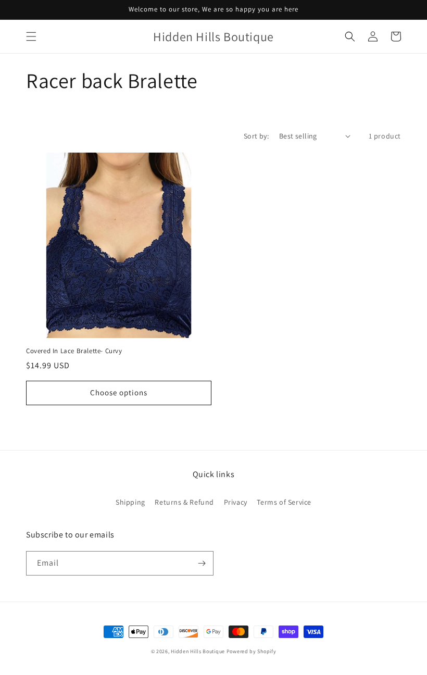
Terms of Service (284, 502)
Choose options (118, 392)
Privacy (235, 502)
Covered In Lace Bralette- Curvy (74, 351)
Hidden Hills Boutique (198, 651)
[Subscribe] (201, 563)
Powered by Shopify (252, 651)
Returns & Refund (184, 502)
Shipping (130, 502)
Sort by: (256, 136)
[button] (31, 36)
